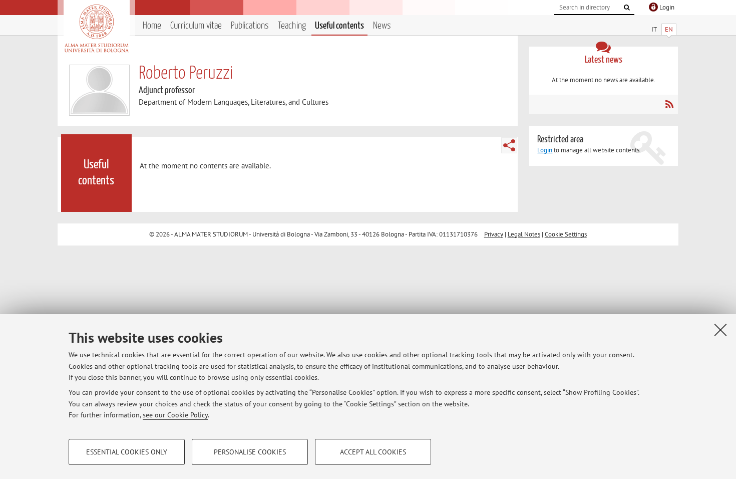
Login (544, 150)
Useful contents (339, 26)
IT (654, 29)
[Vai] (626, 7)
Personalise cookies (250, 451)
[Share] (509, 145)
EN (669, 29)
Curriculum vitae (196, 26)
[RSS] (669, 104)
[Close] (720, 330)
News (382, 26)
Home (152, 26)
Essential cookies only (126, 451)
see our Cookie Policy (175, 414)
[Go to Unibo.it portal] (96, 28)
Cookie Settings (566, 234)
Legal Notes (524, 234)
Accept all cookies (373, 451)
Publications (250, 26)
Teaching (292, 26)
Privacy (493, 234)
